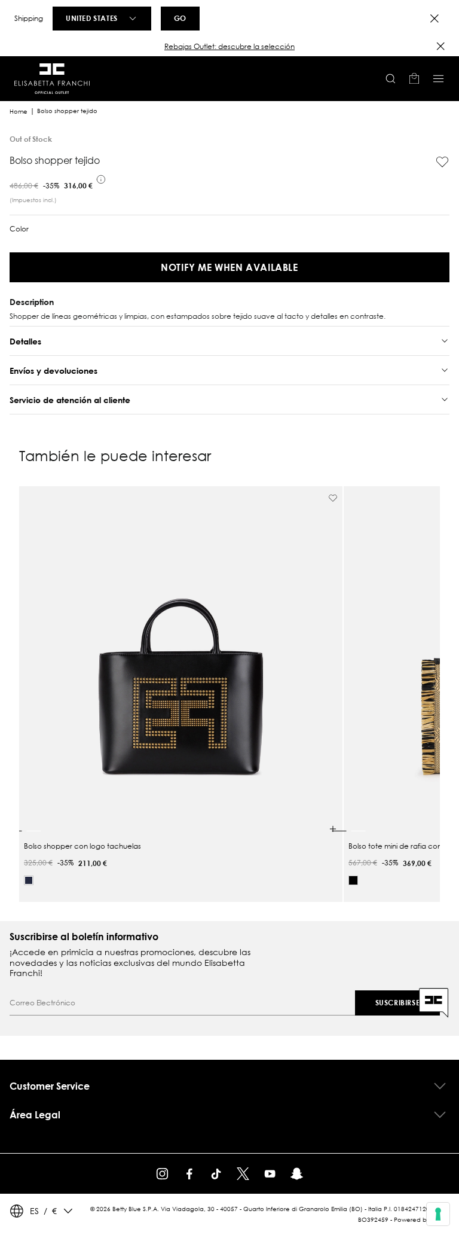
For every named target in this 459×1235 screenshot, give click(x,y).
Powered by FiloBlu (421, 1219)
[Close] (434, 18)
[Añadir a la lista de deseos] (442, 162)
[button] (229, 46)
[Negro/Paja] (353, 880)
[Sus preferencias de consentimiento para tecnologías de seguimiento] (438, 1214)
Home (18, 111)
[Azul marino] (28, 880)
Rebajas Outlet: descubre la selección (229, 46)
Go (180, 18)
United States (92, 18)
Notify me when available (229, 267)
